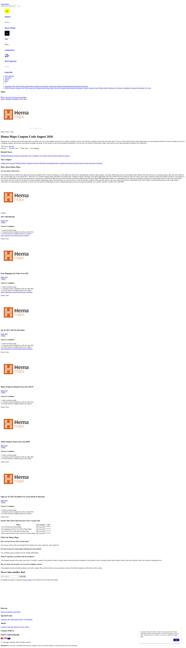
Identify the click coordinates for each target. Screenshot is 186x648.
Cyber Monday (28, 619)
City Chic (148, 88)
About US (17, 627)
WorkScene (111, 88)
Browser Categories (7, 612)
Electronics (84, 86)
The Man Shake (103, 88)
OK (176, 640)
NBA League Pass (30, 88)
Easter (13, 619)
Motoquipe (10, 156)
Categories (8, 97)
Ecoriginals (141, 88)
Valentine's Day (5, 619)
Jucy (40, 156)
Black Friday (19, 619)
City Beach (118, 88)
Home (3, 97)
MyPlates (3, 156)
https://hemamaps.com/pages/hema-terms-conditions (15, 235)
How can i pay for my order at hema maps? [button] (15, 541)
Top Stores (8, 78)
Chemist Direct (40, 88)
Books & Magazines (27, 86)
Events (7, 79)
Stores (15, 612)
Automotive (8, 86)
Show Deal (4, 277)
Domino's (80, 88)
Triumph (63, 88)
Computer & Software (55, 86)
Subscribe (22, 576)
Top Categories (9, 76)
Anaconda (134, 88)
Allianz (68, 88)
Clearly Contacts (89, 88)
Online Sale (24, 148)
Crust (95, 88)
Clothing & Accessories (41, 86)
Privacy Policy (27, 580)
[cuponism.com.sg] (5, 639)
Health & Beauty (21, 163)
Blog (6, 81)
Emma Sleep (49, 88)
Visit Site (11, 146)
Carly (30, 156)
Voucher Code (13, 148)
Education (78, 86)
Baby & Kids (16, 86)
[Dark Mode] (5, 83)
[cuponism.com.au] (8, 639)
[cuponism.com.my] (2, 639)
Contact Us (4, 627)
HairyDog (74, 88)
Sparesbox (17, 156)
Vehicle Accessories (64, 156)
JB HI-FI (7, 88)
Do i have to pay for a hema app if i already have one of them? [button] (21, 549)
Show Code (4, 220)
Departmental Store (68, 86)
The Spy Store (46, 156)
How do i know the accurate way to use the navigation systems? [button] (21, 564)
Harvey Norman (16, 88)
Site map (10, 627)
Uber (22, 88)
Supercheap (24, 156)
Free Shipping (34, 148)
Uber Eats (57, 88)
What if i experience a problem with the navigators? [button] (18, 556)
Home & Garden (78, 163)
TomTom (54, 156)
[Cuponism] (19, 4)
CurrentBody (127, 88)
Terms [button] (3, 222)
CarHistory (35, 156)
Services (86, 163)
